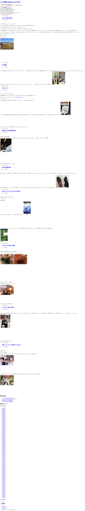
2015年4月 (3, 482)
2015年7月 (3, 479)
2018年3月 (3, 451)
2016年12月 (4, 464)
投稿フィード (4, 506)
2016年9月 (3, 467)
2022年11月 (4, 415)
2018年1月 (3, 453)
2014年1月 (3, 496)
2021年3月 (3, 431)
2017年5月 (3, 460)
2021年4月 (3, 430)
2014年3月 (3, 494)
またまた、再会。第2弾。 (8, 307)
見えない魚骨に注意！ (7, 18)
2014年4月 (3, 493)
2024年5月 (3, 408)
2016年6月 (3, 470)
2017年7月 (3, 458)
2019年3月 (3, 441)
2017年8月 (3, 457)
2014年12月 (4, 486)
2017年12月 (4, 454)
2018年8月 (3, 447)
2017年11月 (4, 455)
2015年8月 (3, 478)
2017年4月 (3, 461)
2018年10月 (4, 446)
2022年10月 (4, 416)
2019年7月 (3, 439)
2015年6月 (3, 480)
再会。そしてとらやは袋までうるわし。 (12, 344)
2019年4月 (3, 440)
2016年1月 (3, 474)
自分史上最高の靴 (6, 167)
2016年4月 (3, 472)
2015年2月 (3, 484)
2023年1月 (3, 413)
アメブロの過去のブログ (4, 10)
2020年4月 (3, 433)
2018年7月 (3, 448)
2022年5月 (3, 419)
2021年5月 (3, 429)
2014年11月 (4, 487)
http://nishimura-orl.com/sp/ (20, 97)
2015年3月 (3, 483)
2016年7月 (3, 469)
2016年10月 (4, 466)
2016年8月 (3, 468)
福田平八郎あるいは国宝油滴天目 (7, 400)
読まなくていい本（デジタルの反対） (11, 191)
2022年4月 (3, 420)
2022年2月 (3, 421)
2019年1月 (3, 443)
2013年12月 (4, 497)
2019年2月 (3, 442)
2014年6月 (3, 491)
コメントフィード (5, 507)
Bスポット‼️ (5, 87)
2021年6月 (3, 428)
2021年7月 (3, 427)
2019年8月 (3, 438)
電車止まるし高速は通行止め (9, 130)
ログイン (3, 505)
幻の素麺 (4, 64)
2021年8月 (3, 426)
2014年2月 (3, 495)
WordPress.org (4, 508)
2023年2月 (3, 412)
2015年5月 (3, 481)
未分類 (6, 66)
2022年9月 (3, 417)
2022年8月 (3, 418)
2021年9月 (3, 425)
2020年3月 (3, 434)
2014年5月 (3, 492)
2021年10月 (4, 424)
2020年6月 (3, 432)
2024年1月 (3, 411)
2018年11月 (4, 445)
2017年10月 (4, 456)
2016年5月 (3, 471)
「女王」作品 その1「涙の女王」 (7, 399)
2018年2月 (3, 452)
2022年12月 (4, 414)
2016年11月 (4, 465)
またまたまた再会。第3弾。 (9, 245)
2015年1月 (3, 485)
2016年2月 (3, 473)
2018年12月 (4, 444)
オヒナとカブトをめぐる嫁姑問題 (7, 401)
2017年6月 (3, 459)
